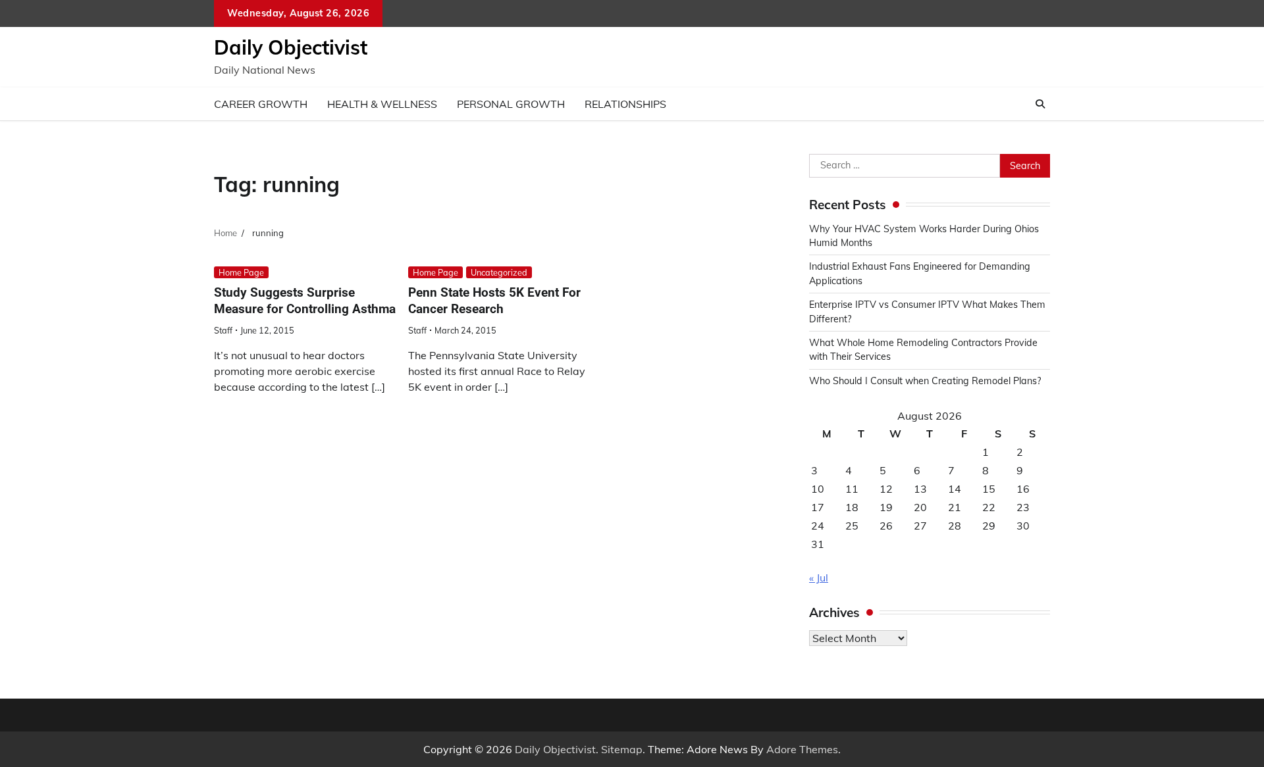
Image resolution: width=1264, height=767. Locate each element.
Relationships (625, 104)
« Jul (818, 577)
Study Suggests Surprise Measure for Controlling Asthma (305, 300)
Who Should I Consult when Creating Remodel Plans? (925, 381)
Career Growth (260, 104)
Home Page (241, 272)
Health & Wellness (382, 104)
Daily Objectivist (290, 47)
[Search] (1040, 104)
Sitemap (622, 749)
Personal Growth (511, 104)
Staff (223, 330)
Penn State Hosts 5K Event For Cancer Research (494, 300)
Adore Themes (802, 749)
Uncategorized (499, 272)
